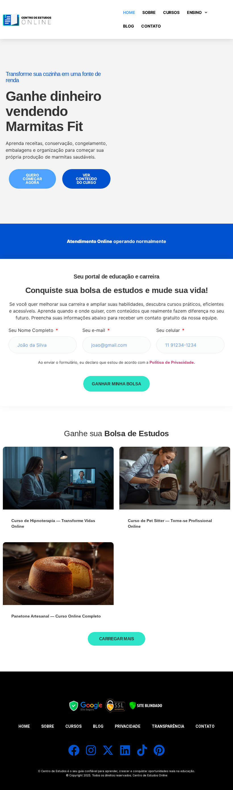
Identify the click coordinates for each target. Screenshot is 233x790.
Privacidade (127, 726)
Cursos (171, 12)
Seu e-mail (94, 330)
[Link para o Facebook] (74, 750)
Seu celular (168, 330)
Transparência (168, 726)
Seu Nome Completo (32, 330)
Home (129, 12)
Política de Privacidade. (172, 362)
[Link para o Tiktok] (142, 750)
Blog (128, 26)
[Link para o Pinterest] (159, 750)
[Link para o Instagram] (91, 750)
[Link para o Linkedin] (125, 750)
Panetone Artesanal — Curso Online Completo (56, 616)
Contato (151, 26)
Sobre (148, 12)
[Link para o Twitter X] (108, 750)
